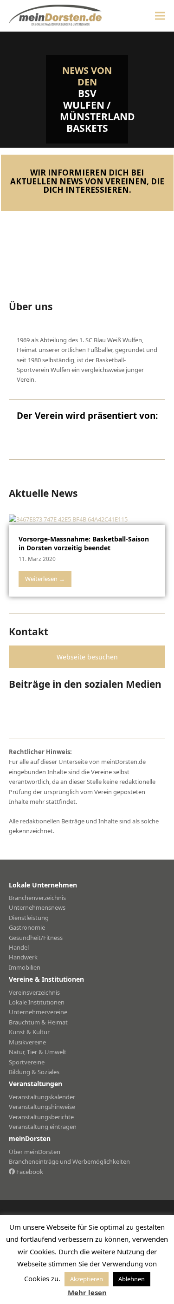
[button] (160, 16)
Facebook (29, 1171)
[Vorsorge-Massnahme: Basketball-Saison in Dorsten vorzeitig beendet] (68, 519)
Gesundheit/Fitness (36, 937)
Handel (19, 947)
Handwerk (23, 957)
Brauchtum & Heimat (38, 1022)
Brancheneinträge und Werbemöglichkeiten (69, 1161)
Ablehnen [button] (131, 1279)
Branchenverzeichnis (37, 897)
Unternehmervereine (38, 1012)
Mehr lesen (87, 1292)
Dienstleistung (29, 917)
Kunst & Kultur (29, 1032)
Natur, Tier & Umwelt (37, 1052)
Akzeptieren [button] (86, 1279)
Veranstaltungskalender (42, 1097)
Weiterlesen (45, 578)
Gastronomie (27, 927)
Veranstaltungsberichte (41, 1117)
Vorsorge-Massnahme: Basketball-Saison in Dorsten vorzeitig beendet (84, 543)
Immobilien (24, 967)
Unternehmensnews (37, 907)
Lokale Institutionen (36, 1002)
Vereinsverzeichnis (34, 992)
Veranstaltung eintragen (43, 1126)
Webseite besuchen (87, 656)
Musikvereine (27, 1042)
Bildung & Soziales (34, 1072)
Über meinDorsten (34, 1152)
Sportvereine (27, 1062)
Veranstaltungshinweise (42, 1106)
